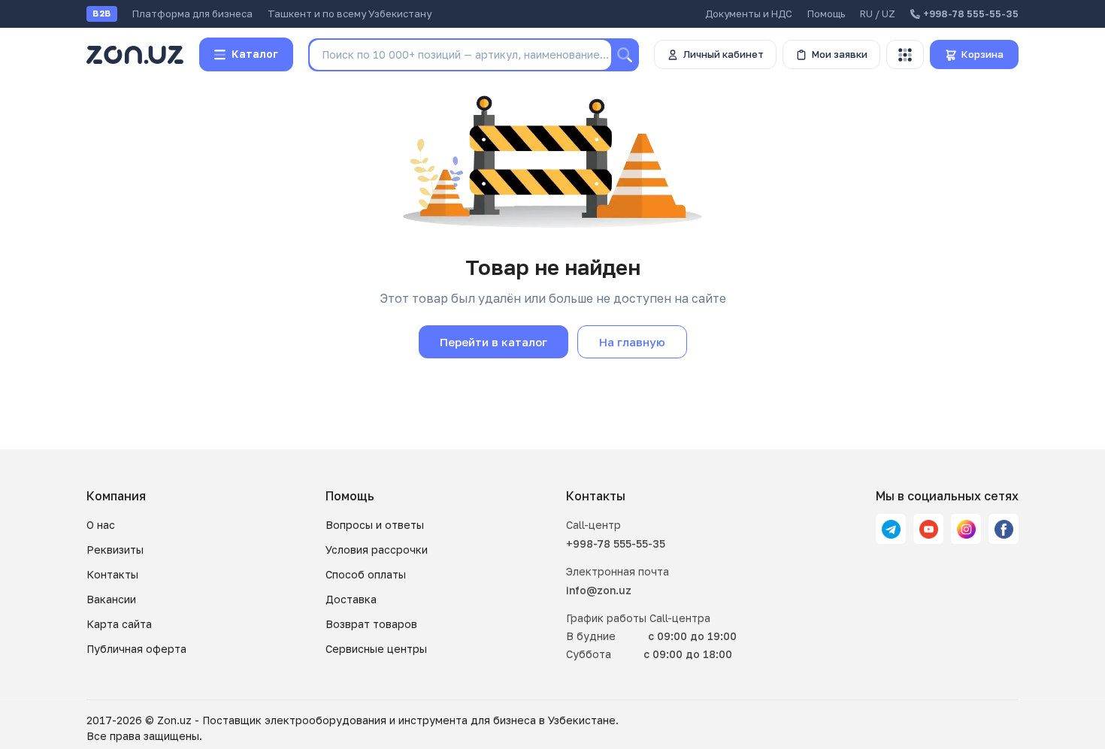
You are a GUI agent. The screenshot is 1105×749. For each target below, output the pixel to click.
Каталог (255, 53)
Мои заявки (839, 54)
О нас (100, 524)
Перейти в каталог (493, 342)
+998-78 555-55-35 (615, 543)
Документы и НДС (748, 14)
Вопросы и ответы (374, 524)
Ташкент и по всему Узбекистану (349, 14)
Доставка (351, 599)
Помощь (826, 14)
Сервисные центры (376, 648)
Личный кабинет (723, 54)
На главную (632, 342)
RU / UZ (877, 14)
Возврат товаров (371, 624)
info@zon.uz (598, 590)
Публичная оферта (136, 648)
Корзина (982, 54)
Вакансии (111, 599)
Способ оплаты (365, 574)
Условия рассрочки (376, 549)
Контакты (112, 574)
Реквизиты (115, 549)
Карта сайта (119, 624)
